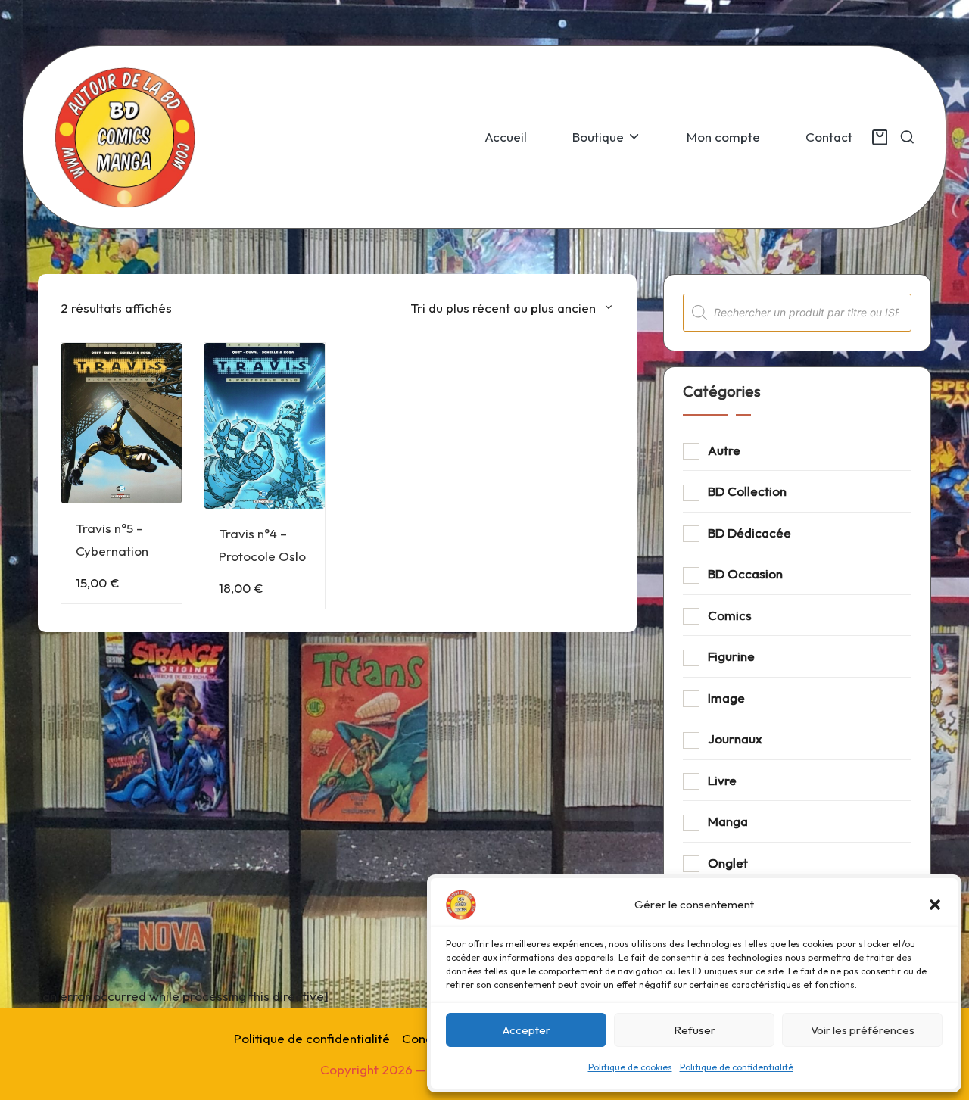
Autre (724, 450)
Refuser (694, 1030)
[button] (935, 904)
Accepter (526, 1030)
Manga (728, 821)
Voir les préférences (862, 1030)
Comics (730, 615)
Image (726, 698)
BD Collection (747, 491)
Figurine (731, 656)
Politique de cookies (630, 1067)
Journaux (735, 738)
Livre (722, 780)
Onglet (728, 863)
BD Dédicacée (749, 533)
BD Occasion (745, 573)
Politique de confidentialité (736, 1067)
